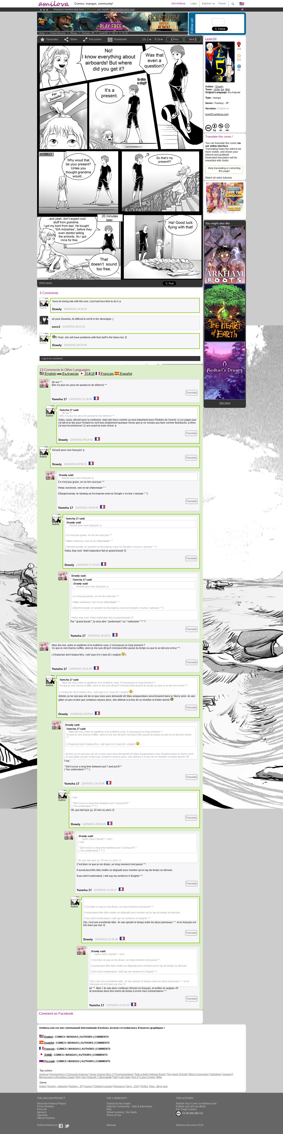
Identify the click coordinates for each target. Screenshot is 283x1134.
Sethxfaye (215, 1074)
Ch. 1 (115, 33)
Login (193, 3)
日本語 (89, 374)
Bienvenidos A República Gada (56, 1077)
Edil (115, 1077)
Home (42, 33)
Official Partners (46, 1118)
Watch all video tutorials (218, 177)
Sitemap (111, 1125)
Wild (159, 1077)
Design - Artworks (57, 1086)
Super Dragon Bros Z (102, 1074)
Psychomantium (124, 1074)
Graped (227, 1074)
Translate (191, 392)
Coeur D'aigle (148, 1077)
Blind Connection (199, 1074)
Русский (49, 1061)
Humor (88, 1086)
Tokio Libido (141, 1074)
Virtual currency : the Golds (121, 1112)
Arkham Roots (157, 1074)
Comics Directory (57, 33)
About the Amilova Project (51, 1103)
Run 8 (135, 1077)
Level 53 (103, 33)
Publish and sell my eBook (191, 1106)
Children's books (102, 1086)
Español (125, 374)
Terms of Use (113, 1115)
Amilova (43, 1074)
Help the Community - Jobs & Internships (129, 1106)
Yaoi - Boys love (159, 1086)
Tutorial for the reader (118, 1103)
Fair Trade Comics (186, 1109)
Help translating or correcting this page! (224, 170)
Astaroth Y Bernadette (99, 1077)
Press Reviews (45, 1106)
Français (107, 374)
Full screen (95, 39)
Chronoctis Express (77, 1074)
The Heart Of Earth (177, 1074)
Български (70, 374)
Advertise (42, 1115)
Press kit (42, 1109)
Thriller (144, 1086)
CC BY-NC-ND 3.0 (192, 1113)
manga (73, 33)
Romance (119, 1086)
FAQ (108, 1109)
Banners (42, 1112)
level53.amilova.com (217, 114)
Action (42, 1086)
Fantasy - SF (88, 33)
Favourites (52, 39)
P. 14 (125, 33)
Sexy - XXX (132, 1086)
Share (73, 39)
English (50, 374)
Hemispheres (57, 1074)
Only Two (81, 1077)
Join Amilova (178, 3)
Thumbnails (120, 39)
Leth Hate (124, 1077)
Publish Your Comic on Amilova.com (196, 1103)
